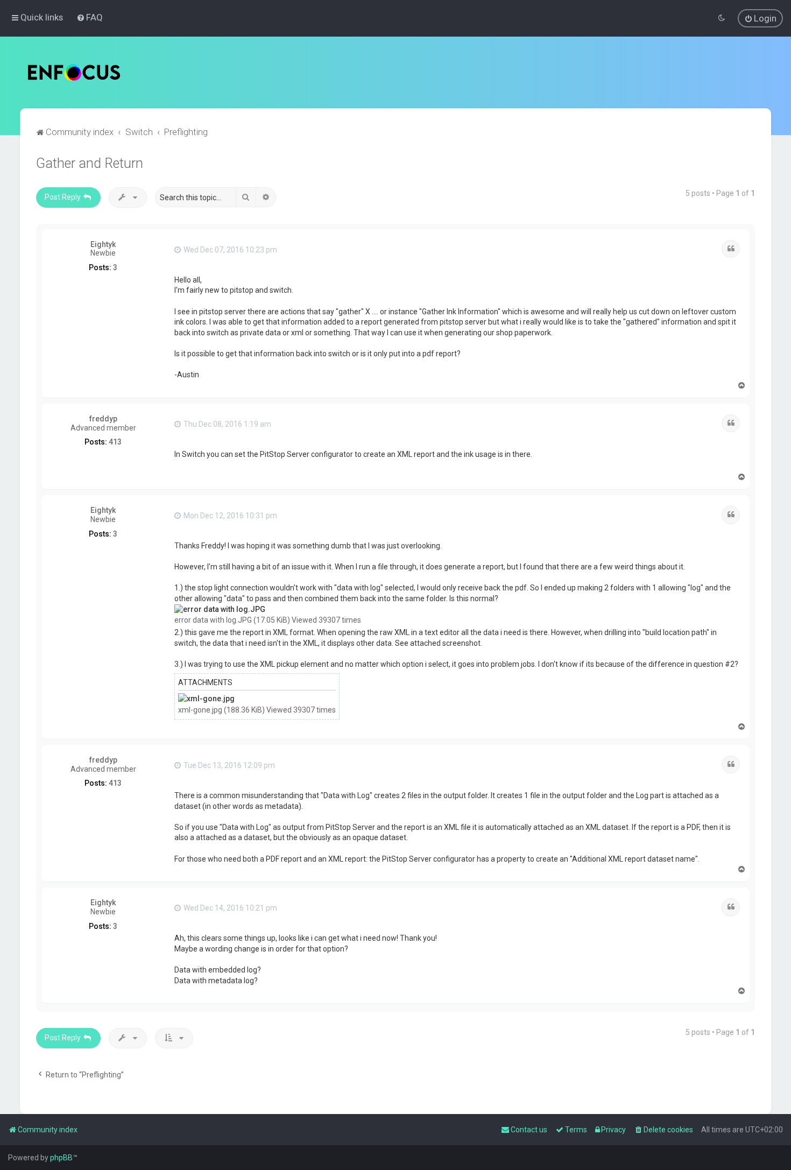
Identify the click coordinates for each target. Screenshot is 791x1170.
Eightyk (103, 244)
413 (115, 442)
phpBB (61, 1157)
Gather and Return (89, 163)
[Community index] (74, 72)
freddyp (103, 418)
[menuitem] (89, 17)
